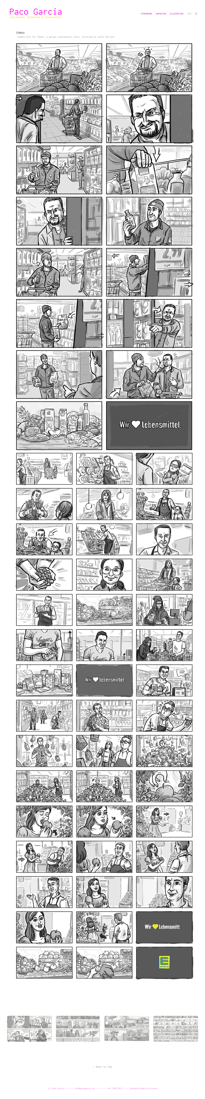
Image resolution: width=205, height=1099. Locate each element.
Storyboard (146, 13)
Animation (161, 13)
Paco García (38, 11)
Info (189, 13)
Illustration (176, 13)
